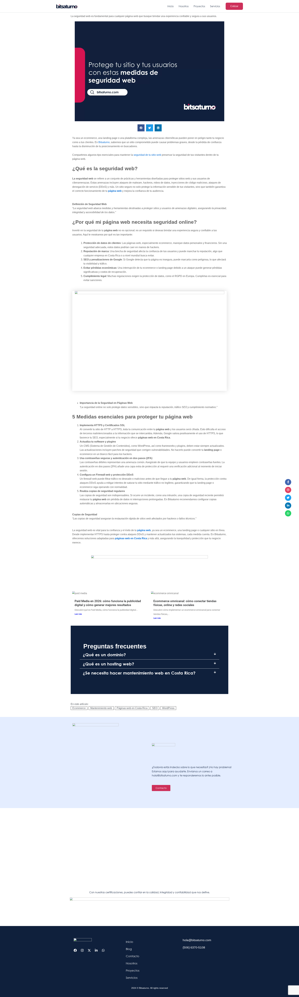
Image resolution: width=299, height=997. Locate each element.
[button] (234, 6)
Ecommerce (79, 708)
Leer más (78, 614)
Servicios (132, 977)
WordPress (168, 708)
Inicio (129, 941)
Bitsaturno (104, 142)
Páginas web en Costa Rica (132, 708)
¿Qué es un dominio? (104, 654)
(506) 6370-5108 (194, 947)
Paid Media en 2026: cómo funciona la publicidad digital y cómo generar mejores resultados (108, 603)
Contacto (132, 956)
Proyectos (132, 970)
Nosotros (131, 963)
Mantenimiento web (101, 708)
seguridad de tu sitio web (148, 155)
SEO (154, 708)
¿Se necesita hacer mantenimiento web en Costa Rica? (139, 672)
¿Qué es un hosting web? (108, 663)
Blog (129, 949)
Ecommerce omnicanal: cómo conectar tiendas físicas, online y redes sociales (184, 603)
